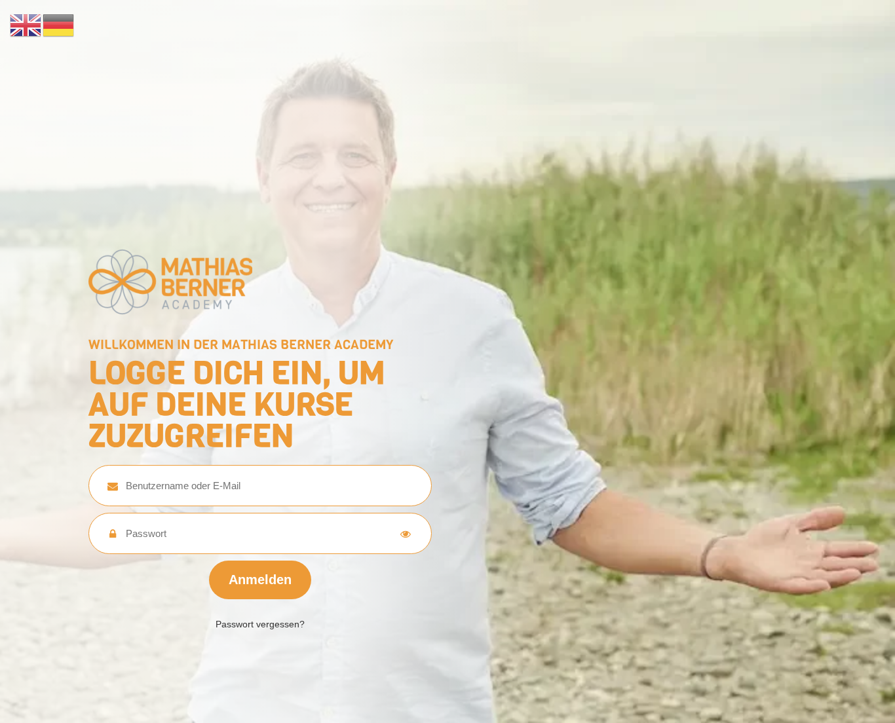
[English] (26, 24)
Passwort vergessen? (260, 624)
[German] (59, 24)
